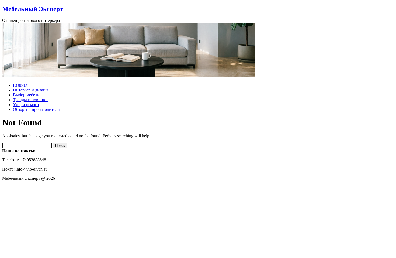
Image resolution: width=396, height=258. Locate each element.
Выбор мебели (26, 95)
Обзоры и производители (36, 109)
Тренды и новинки (30, 99)
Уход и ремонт (26, 104)
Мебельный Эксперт (32, 8)
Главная (20, 85)
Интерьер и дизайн (30, 90)
